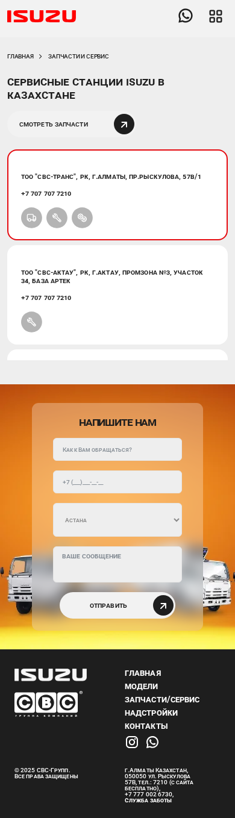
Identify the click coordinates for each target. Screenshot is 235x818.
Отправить (109, 605)
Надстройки (151, 712)
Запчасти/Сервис (162, 699)
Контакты (146, 726)
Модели (141, 686)
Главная (20, 56)
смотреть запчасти (54, 124)
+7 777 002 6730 (149, 794)
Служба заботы (148, 800)
